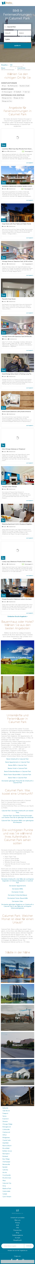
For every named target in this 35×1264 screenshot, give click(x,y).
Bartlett (5, 1167)
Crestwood (6, 1132)
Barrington (6, 1154)
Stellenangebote (17, 1235)
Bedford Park (7, 1188)
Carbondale (6, 1191)
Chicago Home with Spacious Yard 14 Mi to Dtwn (17, 336)
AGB (17, 1225)
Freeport (5, 1113)
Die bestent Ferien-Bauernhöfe (17, 898)
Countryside (7, 1175)
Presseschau (17, 1230)
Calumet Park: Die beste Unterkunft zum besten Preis (17, 811)
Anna (4, 1186)
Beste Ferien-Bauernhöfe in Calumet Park (17, 774)
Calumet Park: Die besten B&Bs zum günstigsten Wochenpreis (17, 821)
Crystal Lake (7, 1140)
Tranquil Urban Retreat (9, 486)
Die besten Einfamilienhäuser (17, 895)
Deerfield (5, 1143)
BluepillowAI (17, 1240)
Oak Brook (6, 1111)
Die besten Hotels (17, 892)
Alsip (4, 1180)
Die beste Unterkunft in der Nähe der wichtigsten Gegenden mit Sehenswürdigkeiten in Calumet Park (17, 881)
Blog (17, 1233)
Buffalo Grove (7, 1151)
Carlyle (5, 1194)
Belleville (5, 1108)
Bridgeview (6, 1137)
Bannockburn (7, 1146)
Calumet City (7, 1183)
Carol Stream (7, 1197)
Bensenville (6, 1164)
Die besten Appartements (17, 886)
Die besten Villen (17, 901)
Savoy (4, 1116)
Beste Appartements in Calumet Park (17, 762)
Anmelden (29, 1246)
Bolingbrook (7, 1127)
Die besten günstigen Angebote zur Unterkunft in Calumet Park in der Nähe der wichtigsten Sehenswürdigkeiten (17, 906)
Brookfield (6, 1148)
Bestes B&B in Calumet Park (17, 765)
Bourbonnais (7, 1178)
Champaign (6, 1162)
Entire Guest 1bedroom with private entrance (16, 411)
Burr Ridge (6, 1159)
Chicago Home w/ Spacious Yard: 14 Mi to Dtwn (17, 261)
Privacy (17, 1223)
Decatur (5, 1121)
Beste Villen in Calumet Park (17, 778)
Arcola (5, 1172)
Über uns (17, 1220)
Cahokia (5, 1170)
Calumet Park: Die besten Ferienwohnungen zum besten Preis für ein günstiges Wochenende (17, 816)
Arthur (5, 1135)
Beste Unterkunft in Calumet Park (17, 759)
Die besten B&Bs (17, 889)
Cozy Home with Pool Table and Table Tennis (16, 224)
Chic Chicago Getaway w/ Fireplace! (13, 449)
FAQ (17, 1228)
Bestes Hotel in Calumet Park (17, 768)
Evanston (6, 1119)
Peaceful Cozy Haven (9, 299)
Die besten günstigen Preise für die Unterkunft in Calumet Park (17, 782)
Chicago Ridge (7, 1124)
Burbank (5, 1156)
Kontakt (17, 1238)
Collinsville (6, 1129)
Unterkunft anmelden (18, 1218)
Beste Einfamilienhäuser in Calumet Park (17, 771)
